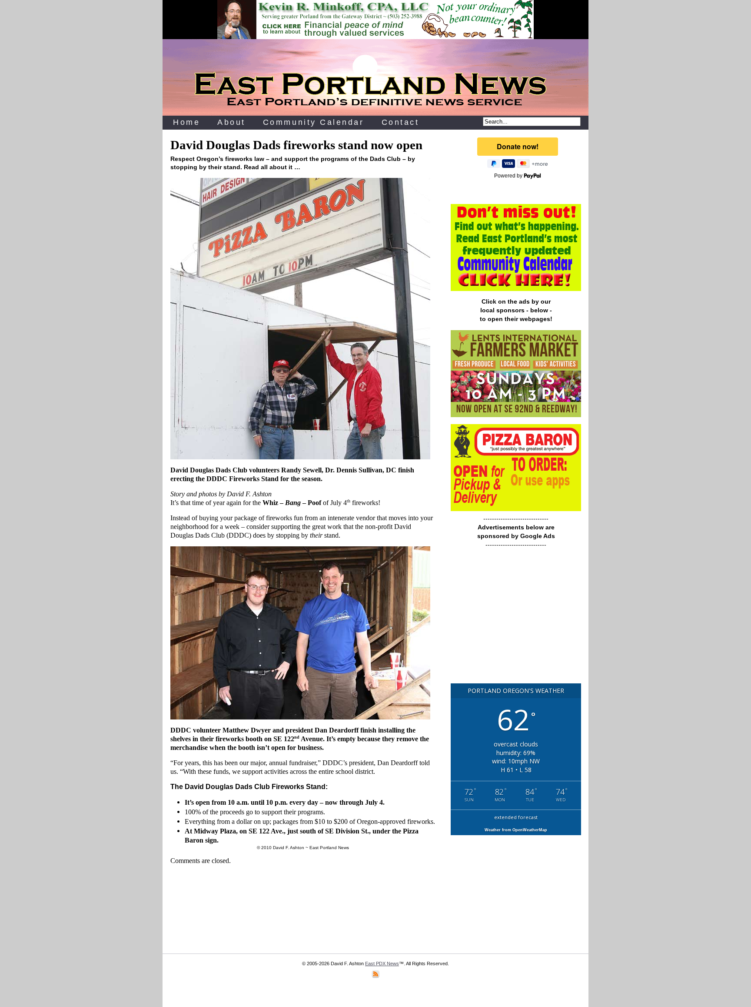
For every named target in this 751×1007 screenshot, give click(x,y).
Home (186, 122)
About (231, 122)
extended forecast (516, 817)
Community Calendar (313, 122)
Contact (400, 122)
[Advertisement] (516, 619)
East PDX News (382, 963)
